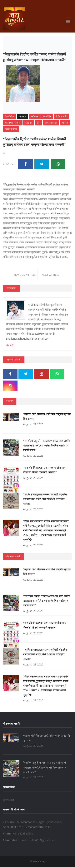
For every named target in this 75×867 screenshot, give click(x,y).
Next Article (55, 275)
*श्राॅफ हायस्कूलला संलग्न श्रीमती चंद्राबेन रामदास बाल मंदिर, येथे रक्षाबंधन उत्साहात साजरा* (45, 499)
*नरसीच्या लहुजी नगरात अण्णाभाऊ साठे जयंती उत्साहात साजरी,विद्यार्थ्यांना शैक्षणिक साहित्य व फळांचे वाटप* (46, 445)
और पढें (9, 345)
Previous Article (20, 275)
